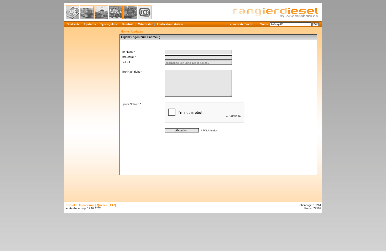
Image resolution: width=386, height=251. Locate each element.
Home (125, 31)
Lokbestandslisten (170, 24)
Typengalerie (109, 24)
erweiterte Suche (241, 24)
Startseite (73, 24)
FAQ (113, 205)
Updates (90, 24)
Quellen (102, 205)
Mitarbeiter (145, 24)
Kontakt (127, 24)
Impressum (87, 205)
